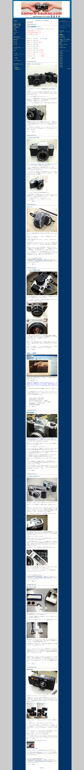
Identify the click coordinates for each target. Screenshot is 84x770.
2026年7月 (61, 55)
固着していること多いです (63, 44)
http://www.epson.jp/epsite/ (34, 404)
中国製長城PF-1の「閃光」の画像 (47, 88)
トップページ (15, 22)
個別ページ (33, 131)
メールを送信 (15, 57)
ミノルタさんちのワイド (33, 476)
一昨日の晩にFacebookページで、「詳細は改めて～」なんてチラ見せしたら (41, 438)
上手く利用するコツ (16, 27)
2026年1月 (61, 65)
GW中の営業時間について (33, 26)
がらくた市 (15, 30)
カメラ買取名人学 (16, 67)
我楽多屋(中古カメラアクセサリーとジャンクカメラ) (42, 9)
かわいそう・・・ (31, 207)
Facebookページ (16, 32)
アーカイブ (62, 50)
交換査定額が (61, 34)
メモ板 (60, 32)
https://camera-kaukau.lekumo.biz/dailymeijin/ (44, 260)
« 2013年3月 (37, 20)
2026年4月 (61, 60)
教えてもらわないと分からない (36, 752)
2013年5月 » (46, 20)
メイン (42, 20)
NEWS (14, 50)
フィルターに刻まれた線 (33, 270)
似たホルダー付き (31, 587)
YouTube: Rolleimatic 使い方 (32, 748)
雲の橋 (60, 42)
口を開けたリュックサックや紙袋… (64, 39)
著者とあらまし (15, 39)
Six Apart (18, 60)
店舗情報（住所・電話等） (17, 24)
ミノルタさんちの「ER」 (33, 137)
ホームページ (15, 65)
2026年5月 (61, 58)
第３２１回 (15, 42)
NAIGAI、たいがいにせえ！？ (35, 64)
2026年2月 (61, 63)
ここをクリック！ (16, 55)
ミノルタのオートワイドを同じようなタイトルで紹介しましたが (41, 163)
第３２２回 (15, 41)
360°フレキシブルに (62, 37)
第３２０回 (15, 44)
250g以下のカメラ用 (62, 47)
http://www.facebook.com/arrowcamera (34, 259)
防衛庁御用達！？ (31, 412)
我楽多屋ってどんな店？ (17, 25)
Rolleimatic (30, 669)
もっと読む (69, 68)
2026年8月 (61, 53)
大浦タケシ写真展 (31, 353)
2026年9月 (61, 52)
